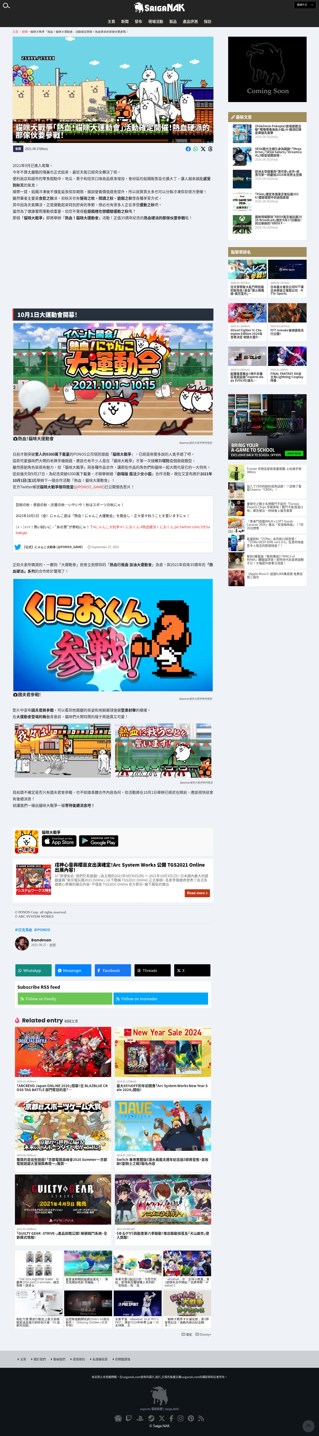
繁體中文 (302, 4)
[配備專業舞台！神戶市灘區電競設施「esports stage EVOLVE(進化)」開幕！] (247, 356)
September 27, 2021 (105, 547)
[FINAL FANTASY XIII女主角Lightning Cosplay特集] (287, 356)
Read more (196, 893)
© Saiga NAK (159, 1426)
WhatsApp (32, 970)
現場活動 (155, 21)
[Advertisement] (113, 268)
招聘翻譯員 (122, 1359)
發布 (138, 21)
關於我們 (40, 1359)
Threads (150, 970)
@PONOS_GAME (89, 487)
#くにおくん (130, 526)
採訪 (207, 21)
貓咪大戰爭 (51, 832)
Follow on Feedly (41, 998)
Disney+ (205, 1334)
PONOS (43, 929)
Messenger (72, 970)
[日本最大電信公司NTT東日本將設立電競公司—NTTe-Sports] (287, 269)
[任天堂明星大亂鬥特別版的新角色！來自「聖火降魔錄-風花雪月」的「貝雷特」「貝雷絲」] (247, 269)
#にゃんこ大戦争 (106, 526)
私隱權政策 (100, 1359)
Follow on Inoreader (139, 998)
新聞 (125, 21)
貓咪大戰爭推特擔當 (200, 442)
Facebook (111, 970)
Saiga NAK (159, 7)
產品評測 (190, 21)
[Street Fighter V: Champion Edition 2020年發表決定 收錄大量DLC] (247, 313)
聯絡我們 (59, 1359)
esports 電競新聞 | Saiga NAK (159, 1409)
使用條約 (79, 1359)
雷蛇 (189, 1334)
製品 (173, 21)
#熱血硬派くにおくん (157, 526)
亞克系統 (25, 929)
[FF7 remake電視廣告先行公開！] (287, 313)
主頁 (111, 21)
